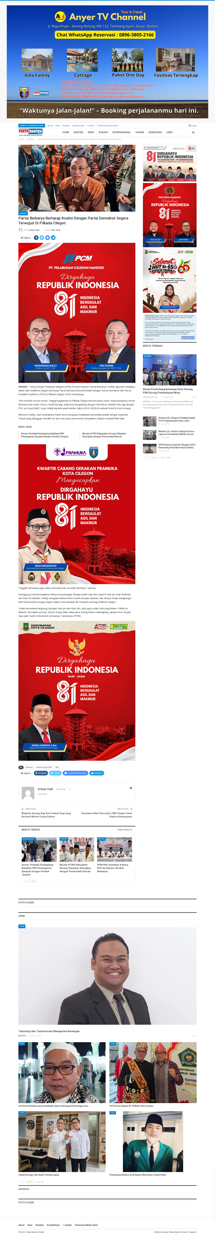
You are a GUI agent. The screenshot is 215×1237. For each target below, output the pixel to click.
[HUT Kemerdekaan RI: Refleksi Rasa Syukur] (153, 1072)
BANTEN (78, 132)
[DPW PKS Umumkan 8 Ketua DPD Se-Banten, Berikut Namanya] (114, 849)
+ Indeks (91, 125)
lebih (169, 132)
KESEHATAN (155, 132)
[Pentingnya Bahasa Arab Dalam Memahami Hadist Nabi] (153, 1141)
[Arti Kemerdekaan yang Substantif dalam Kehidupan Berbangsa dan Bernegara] (62, 1072)
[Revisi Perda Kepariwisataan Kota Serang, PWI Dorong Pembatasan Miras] (170, 369)
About (50, 125)
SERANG (23, 213)
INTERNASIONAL (122, 132)
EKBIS (91, 132)
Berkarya (29, 767)
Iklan (57, 125)
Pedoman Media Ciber (107, 125)
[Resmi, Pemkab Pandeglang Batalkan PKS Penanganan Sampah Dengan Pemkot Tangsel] (39, 849)
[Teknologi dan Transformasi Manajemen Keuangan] (107, 976)
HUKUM (140, 132)
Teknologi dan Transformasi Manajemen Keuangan (49, 1031)
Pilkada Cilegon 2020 (44, 767)
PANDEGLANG (28, 839)
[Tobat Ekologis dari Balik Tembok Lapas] (62, 1141)
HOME (65, 132)
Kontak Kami (78, 125)
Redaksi (66, 125)
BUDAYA (103, 132)
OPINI (22, 926)
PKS (57, 767)
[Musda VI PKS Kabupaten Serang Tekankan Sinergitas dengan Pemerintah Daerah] (76, 849)
